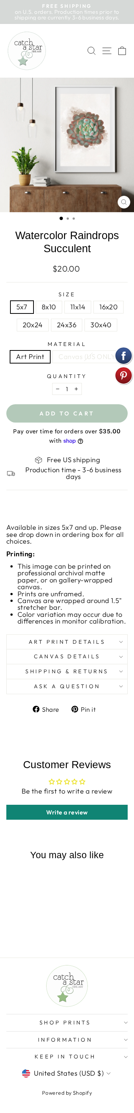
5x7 (22, 307)
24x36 (66, 325)
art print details (67, 641)
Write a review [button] (66, 812)
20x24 (33, 325)
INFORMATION (65, 1039)
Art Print (30, 356)
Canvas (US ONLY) (88, 356)
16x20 (108, 307)
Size (67, 294)
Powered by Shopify (67, 1092)
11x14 (77, 307)
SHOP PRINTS (65, 1022)
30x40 (100, 325)
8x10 (49, 307)
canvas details (67, 656)
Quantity (67, 376)
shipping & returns (67, 671)
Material (67, 344)
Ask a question (67, 686)
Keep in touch (65, 1056)
